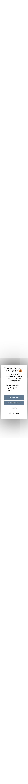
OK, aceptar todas (14, 397)
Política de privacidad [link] (14, 413)
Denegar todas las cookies (14, 402)
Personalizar (14, 408)
